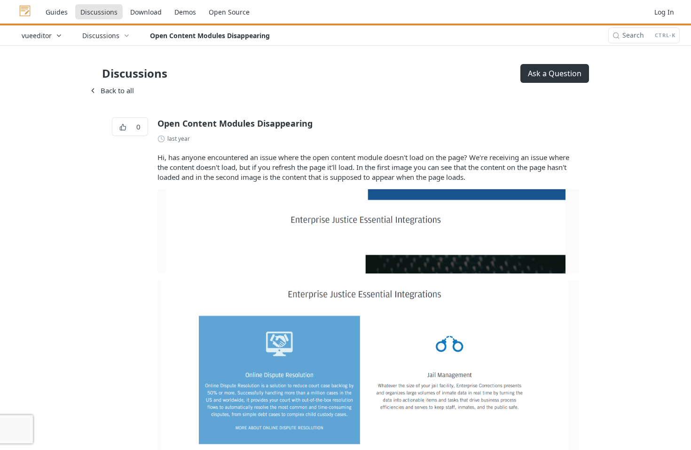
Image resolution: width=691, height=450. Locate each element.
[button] (368, 230)
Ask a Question (554, 73)
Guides (57, 12)
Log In (664, 12)
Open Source (229, 12)
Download (146, 12)
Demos (185, 12)
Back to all (111, 90)
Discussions (99, 12)
